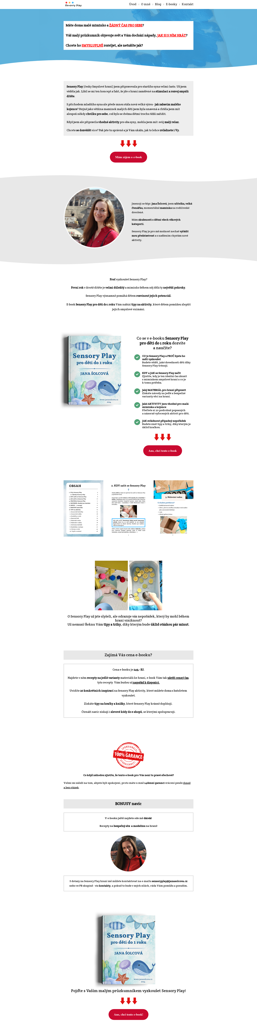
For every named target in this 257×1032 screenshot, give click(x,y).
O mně (145, 4)
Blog (158, 4)
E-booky (171, 4)
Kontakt (187, 4)
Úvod (132, 4)
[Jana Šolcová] (73, 4)
